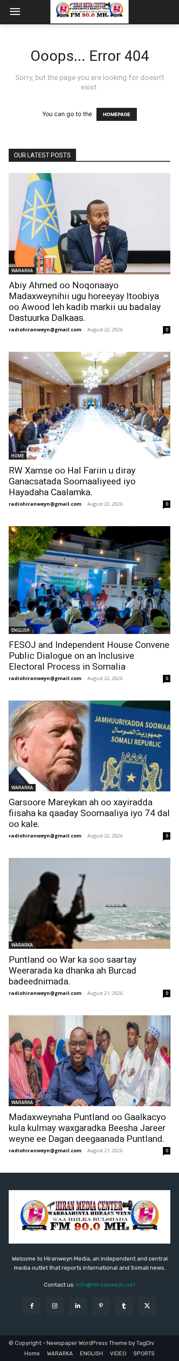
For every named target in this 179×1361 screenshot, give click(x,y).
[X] (147, 1306)
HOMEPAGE (116, 114)
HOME (17, 456)
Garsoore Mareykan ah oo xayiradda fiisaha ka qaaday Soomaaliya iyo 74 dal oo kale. (89, 813)
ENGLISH (20, 630)
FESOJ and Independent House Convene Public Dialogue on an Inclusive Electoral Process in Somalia (89, 656)
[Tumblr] (124, 1306)
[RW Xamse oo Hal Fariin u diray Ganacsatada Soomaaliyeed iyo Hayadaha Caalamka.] (89, 406)
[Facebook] (31, 1306)
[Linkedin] (78, 1306)
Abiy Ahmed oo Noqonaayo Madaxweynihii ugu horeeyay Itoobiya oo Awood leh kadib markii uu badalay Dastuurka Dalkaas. (85, 301)
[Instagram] (54, 1306)
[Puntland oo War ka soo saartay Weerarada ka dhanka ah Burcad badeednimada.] (89, 903)
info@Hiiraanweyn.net (105, 1284)
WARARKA (22, 270)
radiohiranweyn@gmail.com (45, 329)
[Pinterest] (101, 1306)
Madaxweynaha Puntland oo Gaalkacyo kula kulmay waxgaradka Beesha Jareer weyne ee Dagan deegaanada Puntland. (87, 1128)
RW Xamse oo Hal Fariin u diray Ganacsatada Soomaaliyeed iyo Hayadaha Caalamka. (72, 481)
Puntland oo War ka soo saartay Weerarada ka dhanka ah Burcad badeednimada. (72, 970)
